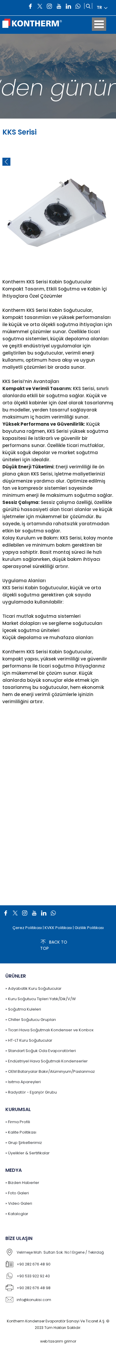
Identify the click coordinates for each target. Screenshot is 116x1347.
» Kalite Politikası (20, 1132)
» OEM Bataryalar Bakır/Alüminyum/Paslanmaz (50, 1071)
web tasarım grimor (58, 1341)
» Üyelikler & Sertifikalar (27, 1153)
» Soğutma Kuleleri (23, 1009)
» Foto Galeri (17, 1193)
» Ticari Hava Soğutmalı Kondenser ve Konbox (49, 1030)
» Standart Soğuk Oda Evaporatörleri (40, 1051)
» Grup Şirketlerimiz (23, 1142)
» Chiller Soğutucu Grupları (30, 1019)
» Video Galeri (18, 1203)
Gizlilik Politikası (89, 928)
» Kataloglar (16, 1214)
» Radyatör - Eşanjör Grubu (31, 1092)
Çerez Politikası (27, 928)
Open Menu (99, 24)
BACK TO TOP (53, 945)
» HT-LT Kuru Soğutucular (28, 1040)
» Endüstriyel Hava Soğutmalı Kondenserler (46, 1061)
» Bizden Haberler (22, 1182)
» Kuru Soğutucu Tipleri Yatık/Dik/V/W (40, 999)
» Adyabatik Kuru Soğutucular (33, 988)
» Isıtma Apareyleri (23, 1082)
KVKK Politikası (58, 928)
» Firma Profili (17, 1122)
